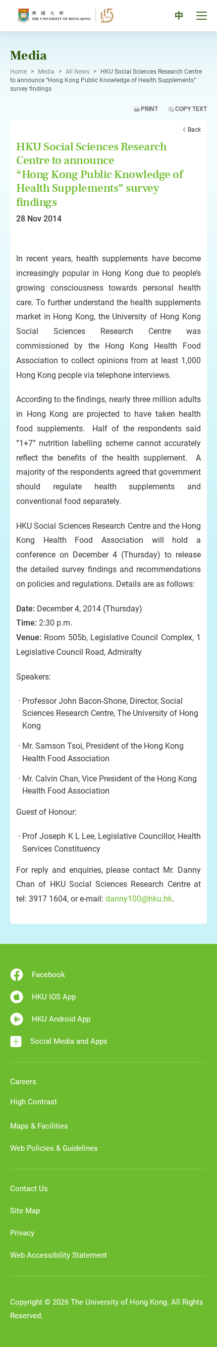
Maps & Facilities (39, 1126)
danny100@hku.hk (138, 899)
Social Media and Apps (68, 1041)
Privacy (22, 1233)
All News (77, 71)
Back (194, 129)
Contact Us (29, 1188)
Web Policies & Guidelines (54, 1148)
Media (46, 71)
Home (18, 71)
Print (149, 109)
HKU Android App (61, 1019)
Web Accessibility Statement (58, 1255)
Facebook (48, 974)
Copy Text (191, 109)
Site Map (25, 1210)
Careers (23, 1081)
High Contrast (33, 1101)
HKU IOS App (54, 996)
